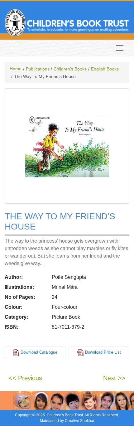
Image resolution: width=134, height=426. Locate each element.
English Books (105, 68)
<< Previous (25, 378)
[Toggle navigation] (119, 48)
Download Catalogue (39, 352)
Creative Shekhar (79, 421)
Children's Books (70, 68)
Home (16, 68)
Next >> (114, 378)
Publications (38, 68)
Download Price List (103, 352)
